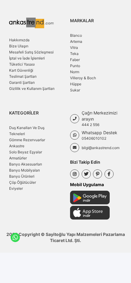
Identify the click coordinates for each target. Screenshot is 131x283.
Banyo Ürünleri (21, 176)
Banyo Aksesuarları (25, 164)
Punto (75, 65)
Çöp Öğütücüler (22, 182)
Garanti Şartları (22, 82)
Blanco (76, 35)
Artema (76, 41)
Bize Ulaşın (18, 46)
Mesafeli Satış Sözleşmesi (31, 52)
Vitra (74, 47)
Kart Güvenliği (21, 70)
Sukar (75, 90)
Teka (74, 53)
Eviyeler (16, 188)
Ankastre (16, 146)
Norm (74, 72)
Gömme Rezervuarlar (27, 140)
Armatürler (18, 158)
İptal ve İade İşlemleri (27, 58)
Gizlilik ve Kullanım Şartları (32, 88)
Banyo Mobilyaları (24, 170)
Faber (75, 59)
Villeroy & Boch (83, 78)
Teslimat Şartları (23, 76)
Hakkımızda (19, 40)
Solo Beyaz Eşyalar (25, 152)
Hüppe (75, 84)
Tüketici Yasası (22, 64)
